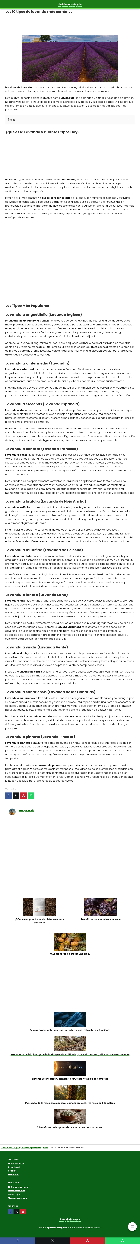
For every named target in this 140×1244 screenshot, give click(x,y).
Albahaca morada (17, 1198)
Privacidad (13, 1174)
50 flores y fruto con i (19, 1187)
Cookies (12, 1170)
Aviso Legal (14, 1167)
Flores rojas (14, 1194)
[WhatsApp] (31, 795)
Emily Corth (26, 810)
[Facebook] (8, 795)
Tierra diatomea (16, 1190)
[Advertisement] (70, 23)
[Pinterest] (23, 795)
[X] (16, 795)
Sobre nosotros (16, 1163)
